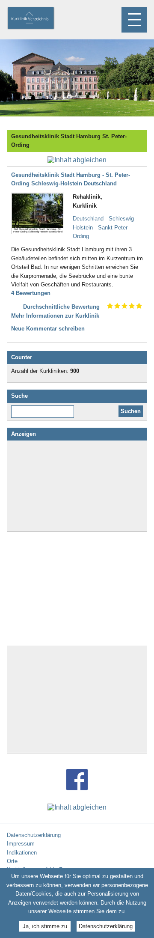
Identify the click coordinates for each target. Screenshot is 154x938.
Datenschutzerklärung (106, 926)
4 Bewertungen (30, 293)
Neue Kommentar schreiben (48, 328)
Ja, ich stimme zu (45, 926)
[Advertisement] (77, 486)
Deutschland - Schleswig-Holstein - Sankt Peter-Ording (104, 227)
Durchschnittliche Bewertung (61, 307)
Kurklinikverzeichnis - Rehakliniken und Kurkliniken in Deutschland (38, 19)
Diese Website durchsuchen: (44, 408)
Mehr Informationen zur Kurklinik (55, 316)
